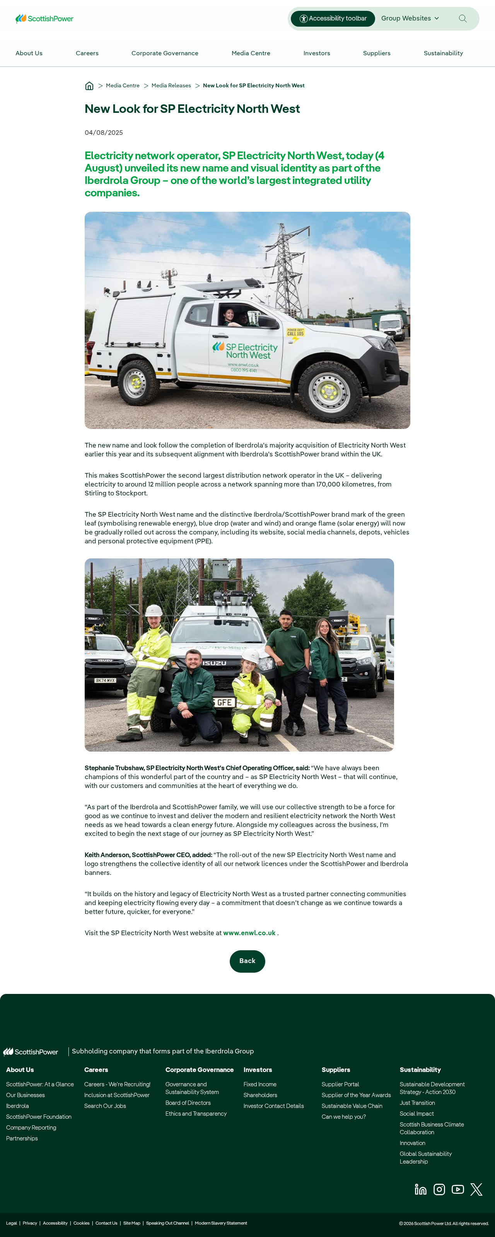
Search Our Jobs (105, 1106)
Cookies (81, 1223)
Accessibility (55, 1223)
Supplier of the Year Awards (356, 1095)
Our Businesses (25, 1095)
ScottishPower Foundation (39, 1117)
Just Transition (417, 1103)
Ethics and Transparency (196, 1114)
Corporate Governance (200, 1070)
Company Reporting (31, 1128)
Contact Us (107, 1223)
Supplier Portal (340, 1084)
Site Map (131, 1223)
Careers (96, 1070)
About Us (20, 1070)
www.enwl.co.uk (250, 933)
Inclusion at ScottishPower (117, 1095)
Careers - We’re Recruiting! (117, 1084)
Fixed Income (260, 1084)
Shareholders (260, 1095)
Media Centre (123, 85)
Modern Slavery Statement (220, 1223)
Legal (11, 1223)
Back (247, 961)
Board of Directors (188, 1103)
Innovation (412, 1143)
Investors (258, 1070)
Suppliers (336, 1070)
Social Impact (417, 1114)
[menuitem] (37, 53)
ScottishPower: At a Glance (40, 1084)
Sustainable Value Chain (352, 1106)
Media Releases (172, 85)
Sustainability (420, 1070)
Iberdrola (17, 1106)
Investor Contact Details (274, 1106)
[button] (463, 19)
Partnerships (22, 1139)
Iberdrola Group (229, 1051)
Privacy (30, 1223)
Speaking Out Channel (167, 1223)
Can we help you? (344, 1117)
